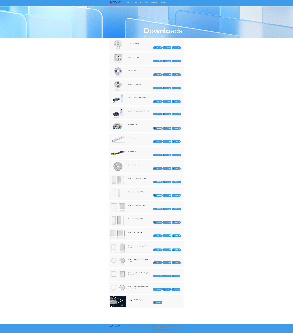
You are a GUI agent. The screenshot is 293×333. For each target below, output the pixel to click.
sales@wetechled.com (173, 328)
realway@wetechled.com (161, 328)
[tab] (135, 2)
